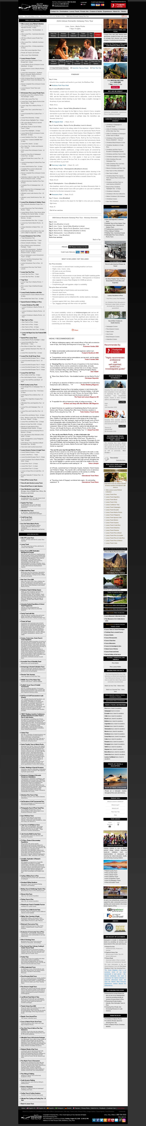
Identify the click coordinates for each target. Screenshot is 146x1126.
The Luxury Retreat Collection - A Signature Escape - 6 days (30, 26)
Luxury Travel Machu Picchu (114, 512)
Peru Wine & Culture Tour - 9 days (31, 346)
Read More (122, 402)
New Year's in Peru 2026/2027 (115, 171)
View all (120, 140)
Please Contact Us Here (79, 247)
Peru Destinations (115, 605)
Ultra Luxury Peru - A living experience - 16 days (32, 47)
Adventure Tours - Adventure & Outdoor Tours (115, 226)
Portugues (60, 1108)
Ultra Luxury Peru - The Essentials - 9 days (32, 30)
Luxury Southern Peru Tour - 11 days (31, 137)
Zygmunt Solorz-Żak (114, 954)
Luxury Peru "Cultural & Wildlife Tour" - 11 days (32, 140)
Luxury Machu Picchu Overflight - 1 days (32, 340)
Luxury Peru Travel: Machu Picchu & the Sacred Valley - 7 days (32, 102)
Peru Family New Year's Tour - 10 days (32, 298)
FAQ (115, 815)
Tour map (91, 35)
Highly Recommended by (118, 1)
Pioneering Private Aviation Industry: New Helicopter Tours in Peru (115, 1003)
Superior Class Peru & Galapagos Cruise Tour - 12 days (31, 155)
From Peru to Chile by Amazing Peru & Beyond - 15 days (32, 431)
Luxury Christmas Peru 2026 (30, 305)
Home (21, 16)
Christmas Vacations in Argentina (115, 156)
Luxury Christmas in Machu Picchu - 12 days (33, 316)
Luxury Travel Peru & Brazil (114, 533)
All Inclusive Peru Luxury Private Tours (32, 93)
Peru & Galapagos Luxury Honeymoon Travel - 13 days (32, 255)
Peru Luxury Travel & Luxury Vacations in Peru (52, 16)
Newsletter (114, 458)
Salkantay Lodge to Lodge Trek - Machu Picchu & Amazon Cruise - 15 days (32, 177)
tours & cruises (112, 711)
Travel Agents (100, 1111)
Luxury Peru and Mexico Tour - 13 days (32, 421)
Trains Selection (83, 35)
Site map (66, 1111)
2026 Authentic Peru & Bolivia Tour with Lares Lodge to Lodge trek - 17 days (32, 231)
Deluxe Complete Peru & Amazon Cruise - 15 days (33, 84)
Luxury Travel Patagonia (113, 515)
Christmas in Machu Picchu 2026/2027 (115, 120)
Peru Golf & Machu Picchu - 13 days (31, 377)
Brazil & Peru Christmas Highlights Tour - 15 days (113, 187)
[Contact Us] (53, 6)
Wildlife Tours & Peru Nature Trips (115, 223)
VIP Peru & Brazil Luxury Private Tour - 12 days (32, 38)
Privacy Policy (85, 1108)
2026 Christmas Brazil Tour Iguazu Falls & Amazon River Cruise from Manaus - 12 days (33, 80)
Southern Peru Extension (115, 701)
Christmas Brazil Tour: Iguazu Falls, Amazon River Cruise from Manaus (115, 177)
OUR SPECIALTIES (32, 534)
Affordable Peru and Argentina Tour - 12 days (32, 403)
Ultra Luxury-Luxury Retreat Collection (32, 24)
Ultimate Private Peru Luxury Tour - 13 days (32, 159)
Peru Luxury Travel (32, 20)
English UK (42, 1108)
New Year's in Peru (27, 320)
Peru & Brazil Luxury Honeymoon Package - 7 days (31, 246)
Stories (123, 11)
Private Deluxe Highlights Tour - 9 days (32, 120)
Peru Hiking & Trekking (112, 231)
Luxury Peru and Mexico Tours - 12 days (32, 415)
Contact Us (55, 11)
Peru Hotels (115, 663)
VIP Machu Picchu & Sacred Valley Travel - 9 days (31, 127)
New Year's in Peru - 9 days (30, 324)
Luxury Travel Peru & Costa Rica (115, 538)
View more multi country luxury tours (31, 447)
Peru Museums (115, 613)
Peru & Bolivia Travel (112, 876)
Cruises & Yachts (96, 11)
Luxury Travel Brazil (111, 499)
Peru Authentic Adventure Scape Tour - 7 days (33, 205)
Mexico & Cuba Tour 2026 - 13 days (31, 424)
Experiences (107, 11)
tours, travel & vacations (113, 708)
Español (51, 1108)
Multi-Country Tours (111, 871)
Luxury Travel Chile (111, 502)
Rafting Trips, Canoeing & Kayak (115, 233)
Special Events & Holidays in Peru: (31, 302)
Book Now (115, 87)
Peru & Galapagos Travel (113, 880)
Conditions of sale (41, 1111)
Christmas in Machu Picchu (114, 1019)
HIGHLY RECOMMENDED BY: (61, 338)
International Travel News (90, 475)
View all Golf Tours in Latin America (31, 486)
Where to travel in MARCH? (115, 801)
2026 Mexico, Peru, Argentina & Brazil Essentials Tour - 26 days (32, 443)
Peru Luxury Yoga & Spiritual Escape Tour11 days (32, 287)
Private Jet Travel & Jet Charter (30, 52)
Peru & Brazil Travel (111, 875)
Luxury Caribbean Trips (112, 504)
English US (32, 1108)
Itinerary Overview (63, 35)
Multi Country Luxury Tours (29, 385)
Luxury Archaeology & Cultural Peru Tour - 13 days (33, 163)
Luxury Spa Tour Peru (27, 272)
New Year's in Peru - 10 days (30, 327)
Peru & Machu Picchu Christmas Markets (115, 1025)
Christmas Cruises (111, 199)
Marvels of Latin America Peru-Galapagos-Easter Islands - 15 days (31, 427)
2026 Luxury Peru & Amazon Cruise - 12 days (32, 151)
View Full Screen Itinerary (60, 68)
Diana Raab (116, 960)
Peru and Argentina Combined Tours (115, 220)
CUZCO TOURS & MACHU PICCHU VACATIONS (115, 465)
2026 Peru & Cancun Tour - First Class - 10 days (32, 391)
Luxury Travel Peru (111, 494)
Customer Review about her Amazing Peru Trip (114, 1021)
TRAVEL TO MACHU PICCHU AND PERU (115, 549)
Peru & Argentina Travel (113, 878)
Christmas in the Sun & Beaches (115, 194)
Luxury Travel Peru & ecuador (114, 535)
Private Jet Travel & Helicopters (115, 765)
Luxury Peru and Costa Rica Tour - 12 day (32, 411)
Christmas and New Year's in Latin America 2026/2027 (114, 183)
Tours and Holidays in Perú (32, 16)
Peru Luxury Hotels (115, 666)
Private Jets (84, 11)
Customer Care (111, 1108)
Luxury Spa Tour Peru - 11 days (30, 276)
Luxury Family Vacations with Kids (31, 292)
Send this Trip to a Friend (80, 68)
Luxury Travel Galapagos (113, 507)
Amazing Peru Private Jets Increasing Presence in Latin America (114, 1009)
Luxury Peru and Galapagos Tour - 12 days (32, 407)
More (124, 450)
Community (122, 1111)
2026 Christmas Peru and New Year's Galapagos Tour (115, 164)
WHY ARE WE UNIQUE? (115, 91)
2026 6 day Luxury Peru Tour (29, 99)
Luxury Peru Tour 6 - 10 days (29, 463)
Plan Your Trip (115, 812)
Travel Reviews (109, 1111)
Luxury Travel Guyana (112, 522)
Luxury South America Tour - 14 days (31, 166)
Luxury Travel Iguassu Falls (114, 517)
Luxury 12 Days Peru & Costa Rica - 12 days (32, 471)
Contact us (32, 1111)
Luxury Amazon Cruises (28, 58)
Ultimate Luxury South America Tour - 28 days (32, 198)
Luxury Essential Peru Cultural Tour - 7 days (32, 114)
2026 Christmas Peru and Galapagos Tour (113, 160)
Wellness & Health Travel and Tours (115, 30)
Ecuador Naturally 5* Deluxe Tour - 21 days (32, 475)
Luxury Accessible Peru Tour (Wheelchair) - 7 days (29, 343)
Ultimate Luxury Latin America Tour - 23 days (32, 194)
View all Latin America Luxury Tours (32, 483)
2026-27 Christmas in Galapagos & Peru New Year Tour (116, 130)
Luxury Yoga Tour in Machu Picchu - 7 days (32, 106)
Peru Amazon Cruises (112, 329)
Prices (62, 61)
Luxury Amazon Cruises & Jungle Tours (33, 450)
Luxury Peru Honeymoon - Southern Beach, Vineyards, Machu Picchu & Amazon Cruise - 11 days (31, 74)
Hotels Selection (73, 35)
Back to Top (96, 239)
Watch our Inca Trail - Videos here (114, 685)
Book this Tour (69, 62)
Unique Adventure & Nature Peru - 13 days (32, 227)
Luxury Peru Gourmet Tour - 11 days (31, 353)
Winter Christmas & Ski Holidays (115, 196)
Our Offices (50, 1111)
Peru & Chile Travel (111, 873)
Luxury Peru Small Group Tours (30, 356)
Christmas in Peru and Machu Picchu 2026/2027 (115, 139)
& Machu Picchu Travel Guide (115, 625)
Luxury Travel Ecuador (112, 510)
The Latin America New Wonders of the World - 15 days (32, 435)
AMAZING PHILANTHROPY (115, 845)
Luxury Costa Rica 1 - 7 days (29, 454)
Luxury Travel (74, 11)
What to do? (115, 808)
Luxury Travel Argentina (112, 497)
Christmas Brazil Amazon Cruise (115, 142)
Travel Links (73, 1111)
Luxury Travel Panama (112, 530)
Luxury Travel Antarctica (113, 528)
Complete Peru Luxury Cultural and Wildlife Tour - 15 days (31, 169)
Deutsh (69, 1108)
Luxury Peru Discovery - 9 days (30, 117)
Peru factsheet (77, 62)
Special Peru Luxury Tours (29, 338)
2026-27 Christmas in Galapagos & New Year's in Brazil (116, 134)
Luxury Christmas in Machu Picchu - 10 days (33, 311)
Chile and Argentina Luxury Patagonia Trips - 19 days (32, 439)
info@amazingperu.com (61, 6)
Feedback (102, 1108)
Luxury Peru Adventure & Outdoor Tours (33, 202)
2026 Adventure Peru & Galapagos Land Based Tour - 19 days (33, 190)
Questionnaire (59, 1111)
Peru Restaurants (115, 609)
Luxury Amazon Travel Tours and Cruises (30, 88)
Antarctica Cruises (111, 339)
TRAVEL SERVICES (115, 819)
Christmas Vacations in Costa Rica (114, 146)
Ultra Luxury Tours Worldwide (29, 55)
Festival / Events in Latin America (116, 658)
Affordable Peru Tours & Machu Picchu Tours (115, 236)
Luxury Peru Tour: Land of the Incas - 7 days (32, 110)
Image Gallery (91, 1111)
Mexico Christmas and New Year (115, 168)
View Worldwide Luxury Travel (33, 491)
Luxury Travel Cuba (111, 543)
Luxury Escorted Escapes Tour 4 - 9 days (33, 367)
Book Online (121, 1108)
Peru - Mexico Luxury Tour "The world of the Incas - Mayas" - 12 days (32, 418)
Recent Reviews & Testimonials (115, 377)
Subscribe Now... (121, 460)
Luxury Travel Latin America (115, 470)
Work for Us (94, 1108)
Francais (77, 1108)
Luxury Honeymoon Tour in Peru (31, 236)
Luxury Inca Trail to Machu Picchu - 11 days (32, 223)
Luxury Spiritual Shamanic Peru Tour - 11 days (33, 349)
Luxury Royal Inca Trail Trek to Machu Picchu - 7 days (32, 209)
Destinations (64, 11)
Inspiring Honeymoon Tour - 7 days (31, 240)
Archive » (108, 452)
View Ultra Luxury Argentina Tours (31, 50)
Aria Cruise (109, 334)
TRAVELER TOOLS (115, 798)
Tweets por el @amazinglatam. (112, 589)
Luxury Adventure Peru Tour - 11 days (32, 220)
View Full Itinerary (53, 35)
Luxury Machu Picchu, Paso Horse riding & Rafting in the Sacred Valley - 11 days (33, 213)
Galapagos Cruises (112, 326)
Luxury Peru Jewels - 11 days (29, 144)
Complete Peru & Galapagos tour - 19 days (32, 186)
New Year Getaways (112, 201)
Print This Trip (96, 68)
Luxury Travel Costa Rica (113, 525)
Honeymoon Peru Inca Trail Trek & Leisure (31, 268)
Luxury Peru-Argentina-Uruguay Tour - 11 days (32, 399)
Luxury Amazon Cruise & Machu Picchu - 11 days (33, 69)
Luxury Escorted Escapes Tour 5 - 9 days (33, 369)
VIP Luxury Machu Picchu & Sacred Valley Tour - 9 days (31, 123)
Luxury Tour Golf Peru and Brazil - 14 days (32, 380)
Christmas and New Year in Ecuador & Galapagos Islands (115, 150)
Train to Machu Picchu (115, 592)
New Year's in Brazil (112, 173)
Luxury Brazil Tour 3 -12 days (29, 468)
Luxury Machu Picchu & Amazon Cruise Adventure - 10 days (32, 65)
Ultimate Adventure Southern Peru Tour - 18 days (33, 181)
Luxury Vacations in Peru (115, 295)
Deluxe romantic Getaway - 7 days (31, 243)
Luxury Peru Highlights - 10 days (30, 130)
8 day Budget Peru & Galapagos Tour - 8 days (33, 387)
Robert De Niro (114, 948)
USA (84, 4)
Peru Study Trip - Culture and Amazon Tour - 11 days (32, 147)
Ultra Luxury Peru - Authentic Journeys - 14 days (32, 43)
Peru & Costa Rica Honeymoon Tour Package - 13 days (31, 259)
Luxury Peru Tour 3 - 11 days (29, 466)
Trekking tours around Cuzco (114, 229)
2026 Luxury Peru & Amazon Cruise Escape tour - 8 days (31, 61)
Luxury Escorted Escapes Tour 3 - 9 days (33, 364)
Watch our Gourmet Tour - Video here (115, 690)
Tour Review (86, 62)
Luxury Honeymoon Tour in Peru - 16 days (32, 264)
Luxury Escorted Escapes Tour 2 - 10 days (31, 361)
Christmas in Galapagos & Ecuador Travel (114, 125)
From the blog (115, 1015)
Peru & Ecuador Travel (112, 882)
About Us (116, 11)
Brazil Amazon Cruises (112, 336)
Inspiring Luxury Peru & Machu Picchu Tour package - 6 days (32, 95)
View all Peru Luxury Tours (29, 480)
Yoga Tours (24, 280)
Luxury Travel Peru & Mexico (114, 540)
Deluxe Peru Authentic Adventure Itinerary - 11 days (30, 217)
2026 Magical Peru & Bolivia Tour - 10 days (32, 395)
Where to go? (115, 805)
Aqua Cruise (110, 331)
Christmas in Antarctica (113, 191)
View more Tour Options (96, 62)
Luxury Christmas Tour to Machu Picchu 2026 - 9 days (32, 460)
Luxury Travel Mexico (112, 520)
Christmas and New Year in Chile (116, 154)
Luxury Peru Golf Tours (28, 373)
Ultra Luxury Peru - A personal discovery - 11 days (32, 34)
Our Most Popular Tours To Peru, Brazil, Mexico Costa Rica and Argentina (115, 280)
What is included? (54, 62)
